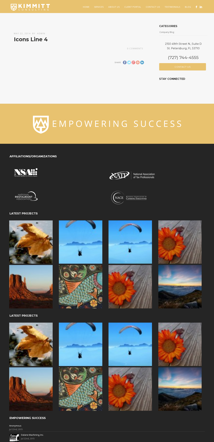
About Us (114, 7)
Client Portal (132, 7)
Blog (188, 7)
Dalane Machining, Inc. (32, 434)
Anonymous (15, 425)
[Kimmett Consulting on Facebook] (196, 7)
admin (41, 33)
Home (86, 7)
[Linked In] (201, 7)
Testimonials (172, 7)
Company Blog (166, 32)
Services (99, 7)
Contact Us (153, 7)
